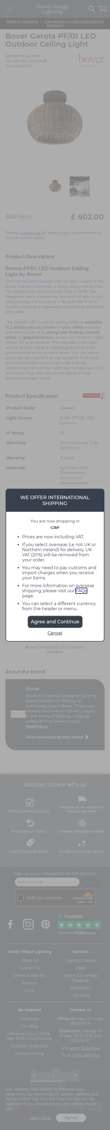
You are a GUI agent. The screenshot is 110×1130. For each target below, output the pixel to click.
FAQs (81, 590)
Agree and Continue (55, 622)
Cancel (55, 633)
